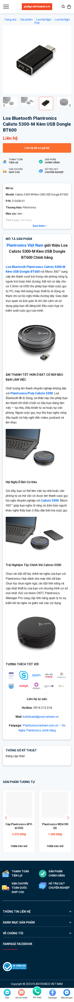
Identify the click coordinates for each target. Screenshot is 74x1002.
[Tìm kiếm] (63, 6)
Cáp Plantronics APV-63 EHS (19, 826)
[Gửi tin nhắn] (21, 992)
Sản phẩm (26, 19)
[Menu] (6, 7)
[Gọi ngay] (37, 991)
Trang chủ (10, 19)
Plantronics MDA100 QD (55, 826)
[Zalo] (7, 992)
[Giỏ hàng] (69, 6)
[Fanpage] (52, 992)
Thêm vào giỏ (19, 846)
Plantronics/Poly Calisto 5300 (31, 393)
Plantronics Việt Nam (25, 245)
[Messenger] (66, 992)
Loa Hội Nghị (43, 19)
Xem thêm (39, 225)
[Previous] (9, 60)
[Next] (65, 60)
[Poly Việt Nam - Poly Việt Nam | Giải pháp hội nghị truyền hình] (37, 6)
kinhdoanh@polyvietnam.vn (41, 717)
